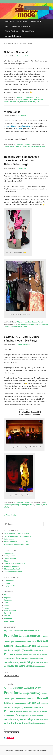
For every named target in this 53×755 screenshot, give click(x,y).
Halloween (31, 324)
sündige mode (22, 21)
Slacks (7, 662)
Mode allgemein (10, 610)
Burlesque (8, 600)
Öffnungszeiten (39, 666)
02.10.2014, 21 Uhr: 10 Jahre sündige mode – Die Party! (21, 338)
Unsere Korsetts (36, 21)
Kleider (6, 102)
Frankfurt (7, 505)
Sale (34, 654)
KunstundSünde (10, 126)
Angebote (28, 322)
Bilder (7, 26)
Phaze (33, 650)
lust (18, 102)
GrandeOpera (27, 126)
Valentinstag (44, 662)
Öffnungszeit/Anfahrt (28, 31)
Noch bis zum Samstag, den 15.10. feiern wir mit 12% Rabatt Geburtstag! (21, 160)
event (38, 630)
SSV (21, 662)
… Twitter (7, 583)
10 (45, 502)
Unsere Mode (35, 97)
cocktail (27, 630)
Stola (38, 102)
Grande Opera (28, 99)
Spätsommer (9, 539)
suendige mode (39, 146)
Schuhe (7, 615)
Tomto (36, 662)
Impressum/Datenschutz (13, 36)
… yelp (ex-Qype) (10, 586)
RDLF (30, 655)
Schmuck (7, 613)
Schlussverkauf (10, 658)
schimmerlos (42, 654)
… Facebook (9, 580)
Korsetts (13, 102)
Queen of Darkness (20, 326)
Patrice (27, 650)
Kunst (6, 608)
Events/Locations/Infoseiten (21, 26)
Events (27, 97)
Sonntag (14, 662)
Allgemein (20, 97)
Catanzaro (18, 630)
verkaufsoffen (11, 665)
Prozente (9, 654)
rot (34, 102)
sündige (7, 507)
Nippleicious (8, 326)
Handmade (19, 641)
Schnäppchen (22, 657)
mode (32, 505)
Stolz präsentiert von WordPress (36, 750)
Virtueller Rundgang (11, 31)
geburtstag (15, 505)
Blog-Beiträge (9, 21)
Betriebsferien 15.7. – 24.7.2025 (16, 541)
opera (45, 505)
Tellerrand (8, 618)
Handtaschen (38, 99)
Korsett (40, 322)
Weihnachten (26, 665)
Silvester (39, 658)
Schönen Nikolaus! (16, 52)
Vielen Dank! (12, 112)
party (20, 650)
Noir (39, 645)
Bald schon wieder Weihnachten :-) (17, 536)
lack (20, 646)
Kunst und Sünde (28, 146)
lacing (16, 646)
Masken (23, 102)
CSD (32, 631)
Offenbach (38, 505)
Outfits (7, 650)
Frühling (23, 636)
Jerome (34, 642)
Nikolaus (29, 102)
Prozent (39, 650)
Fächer (20, 99)
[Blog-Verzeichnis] (9, 738)
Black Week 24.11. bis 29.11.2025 (16, 533)
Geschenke (44, 636)
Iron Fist (27, 641)
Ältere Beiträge (10, 515)
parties (14, 650)
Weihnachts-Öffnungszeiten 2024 (16, 544)
